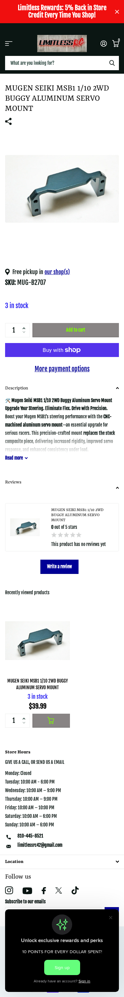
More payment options (62, 369)
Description (16, 388)
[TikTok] (75, 890)
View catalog (8, 43)
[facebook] (44, 890)
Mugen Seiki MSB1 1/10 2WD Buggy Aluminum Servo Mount (37, 684)
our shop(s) (57, 271)
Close (117, 11)
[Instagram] (9, 890)
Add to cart (75, 330)
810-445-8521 (30, 836)
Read (14, 458)
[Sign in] (103, 43)
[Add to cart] (51, 721)
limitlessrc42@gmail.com (39, 845)
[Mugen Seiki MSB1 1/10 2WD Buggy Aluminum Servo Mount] (37, 640)
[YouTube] (27, 890)
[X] (58, 890)
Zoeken (112, 63)
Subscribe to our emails (25, 901)
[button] (25, 325)
